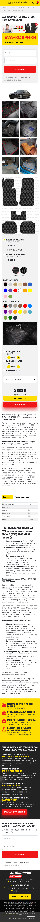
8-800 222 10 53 (21, 885)
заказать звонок (20, 896)
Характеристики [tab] (22, 497)
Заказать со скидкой (14, 812)
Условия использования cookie (16, 918)
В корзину (20, 405)
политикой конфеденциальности (17, 79)
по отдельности (15, 250)
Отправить (20, 69)
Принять (31, 918)
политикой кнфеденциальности (15, 864)
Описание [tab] (7, 497)
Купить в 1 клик (20, 398)
